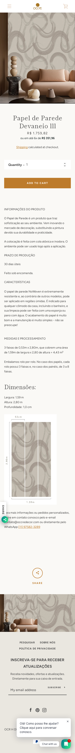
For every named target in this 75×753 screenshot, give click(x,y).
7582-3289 (32, 527)
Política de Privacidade (37, 648)
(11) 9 (21, 527)
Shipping (22, 147)
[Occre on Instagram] (44, 710)
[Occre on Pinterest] (37, 710)
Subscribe (54, 687)
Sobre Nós (47, 642)
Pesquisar (27, 642)
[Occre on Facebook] (31, 710)
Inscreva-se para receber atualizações (37, 663)
